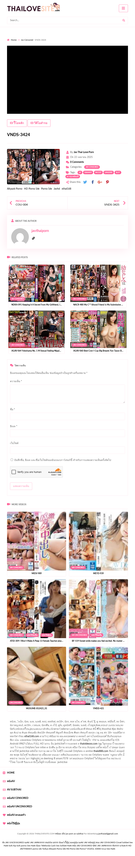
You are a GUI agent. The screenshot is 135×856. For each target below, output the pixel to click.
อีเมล (13, 426)
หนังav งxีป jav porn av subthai (69, 834)
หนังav (11, 781)
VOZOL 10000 (94, 849)
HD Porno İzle (31, 189)
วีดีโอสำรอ (40, 123)
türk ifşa (12, 846)
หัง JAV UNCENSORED (13, 842)
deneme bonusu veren (67, 733)
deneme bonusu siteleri (29, 744)
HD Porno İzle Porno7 (76, 849)
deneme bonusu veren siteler (37, 741)
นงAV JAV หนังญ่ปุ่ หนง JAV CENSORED (96, 842)
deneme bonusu (87, 744)
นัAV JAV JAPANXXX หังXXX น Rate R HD (112, 846)
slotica (20, 737)
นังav (38, 846)
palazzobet (46, 733)
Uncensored (16, 703)
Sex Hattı (31, 846)
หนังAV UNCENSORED (19, 806)
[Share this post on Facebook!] (92, 182)
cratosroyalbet (14, 756)
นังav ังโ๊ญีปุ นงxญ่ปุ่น (68, 842)
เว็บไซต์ (14, 443)
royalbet (86, 733)
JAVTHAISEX (26, 849)
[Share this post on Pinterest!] (107, 182)
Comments (77, 162)
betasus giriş (67, 752)
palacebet (41, 730)
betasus (81, 752)
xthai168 (66, 189)
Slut (118, 172)
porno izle (19, 719)
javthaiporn (40, 231)
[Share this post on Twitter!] (85, 182)
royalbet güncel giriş (51, 719)
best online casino (105, 748)
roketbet (74, 756)
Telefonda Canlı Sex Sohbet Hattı (56, 846)
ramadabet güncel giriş (53, 722)
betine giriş (104, 726)
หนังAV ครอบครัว (16, 815)
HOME (11, 773)
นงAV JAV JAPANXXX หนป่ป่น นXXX (41, 842)
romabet (62, 756)
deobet (34, 733)
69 (80, 172)
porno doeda (32, 719)
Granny (88, 172)
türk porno (22, 846)
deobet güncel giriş (86, 730)
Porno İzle (46, 189)
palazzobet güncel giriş (26, 722)
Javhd (57, 189)
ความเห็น (16, 381)
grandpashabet (102, 722)
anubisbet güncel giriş (79, 722)
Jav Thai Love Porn (84, 152)
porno (10, 719)
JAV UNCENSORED (79, 635)
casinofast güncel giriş (76, 719)
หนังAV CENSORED (17, 798)
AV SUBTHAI (14, 789)
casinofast (78, 726)
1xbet (55, 752)
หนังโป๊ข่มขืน (32, 635)
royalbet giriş (21, 733)
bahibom (91, 726)
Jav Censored (27, 40)
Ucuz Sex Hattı (108, 849)
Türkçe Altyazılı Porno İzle (54, 849)
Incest (98, 172)
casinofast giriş (47, 756)
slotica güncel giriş (100, 719)
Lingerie (108, 172)
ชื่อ (12, 409)
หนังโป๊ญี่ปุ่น (47, 635)
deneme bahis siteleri (108, 741)
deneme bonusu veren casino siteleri (75, 741)
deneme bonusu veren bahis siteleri (46, 748)
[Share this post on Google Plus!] (100, 182)
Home (14, 40)
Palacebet (64, 726)
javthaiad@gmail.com (108, 834)
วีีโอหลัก (18, 123)
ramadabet (13, 741)
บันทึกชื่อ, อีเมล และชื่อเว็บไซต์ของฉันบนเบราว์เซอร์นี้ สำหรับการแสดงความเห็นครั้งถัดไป (62, 460)
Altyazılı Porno (14, 189)
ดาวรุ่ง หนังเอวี (73, 176)
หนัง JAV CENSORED (82, 846)
